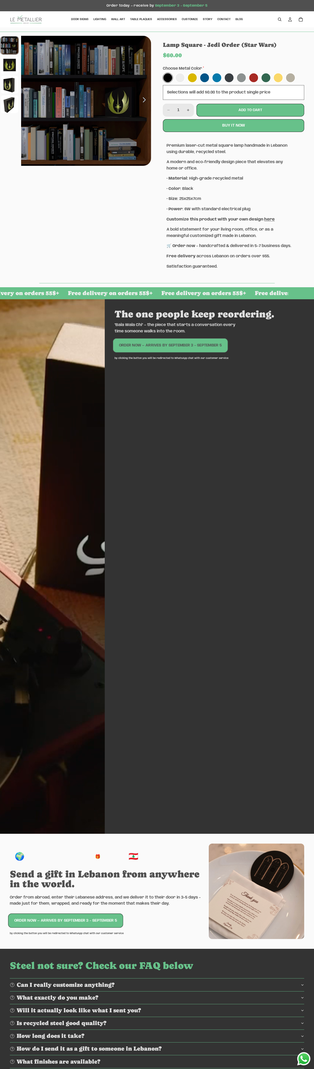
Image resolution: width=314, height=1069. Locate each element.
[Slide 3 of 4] (9, 84)
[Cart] (300, 19)
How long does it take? (50, 1035)
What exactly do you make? (57, 997)
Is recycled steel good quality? (61, 1023)
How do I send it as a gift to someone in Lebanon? (89, 1048)
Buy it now (233, 125)
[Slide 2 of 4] (9, 65)
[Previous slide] (26, 100)
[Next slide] (145, 100)
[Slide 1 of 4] (9, 45)
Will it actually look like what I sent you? (79, 1010)
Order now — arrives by (170, 345)
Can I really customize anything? (66, 984)
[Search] (279, 19)
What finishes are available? (58, 1061)
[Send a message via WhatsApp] (304, 1059)
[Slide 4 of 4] (9, 104)
